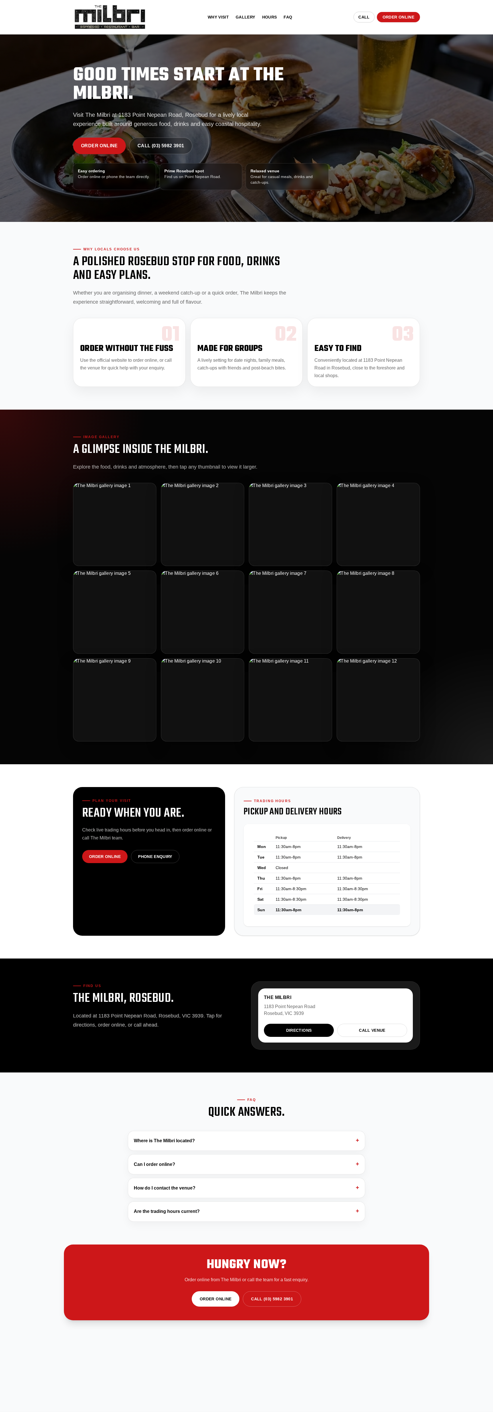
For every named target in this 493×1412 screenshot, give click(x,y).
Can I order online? (154, 1164)
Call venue (372, 1030)
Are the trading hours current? (167, 1211)
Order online (398, 17)
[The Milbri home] (109, 17)
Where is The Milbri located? (164, 1140)
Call (363, 17)
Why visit (218, 17)
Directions (299, 1030)
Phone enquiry (155, 856)
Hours (269, 17)
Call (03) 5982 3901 (161, 145)
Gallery (245, 17)
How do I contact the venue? (164, 1188)
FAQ (288, 17)
